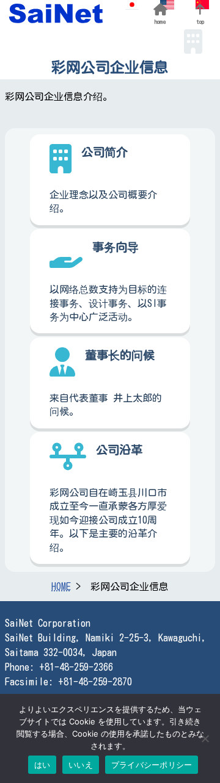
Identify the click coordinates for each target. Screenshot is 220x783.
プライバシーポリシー (152, 765)
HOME (61, 586)
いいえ (80, 765)
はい (42, 765)
